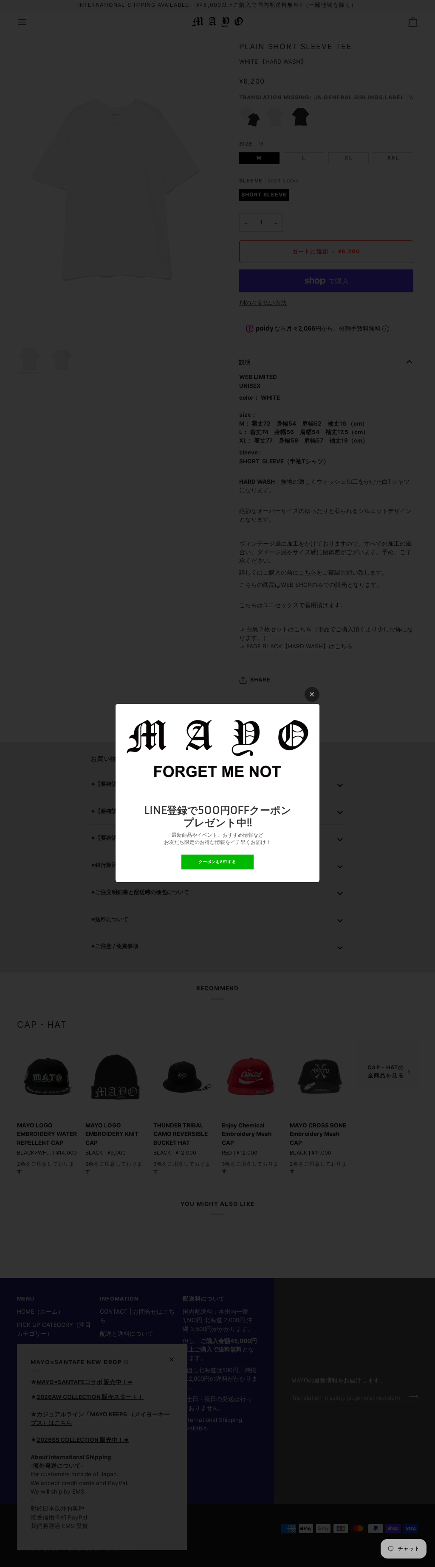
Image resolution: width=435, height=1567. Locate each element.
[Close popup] (312, 694)
